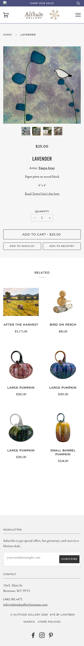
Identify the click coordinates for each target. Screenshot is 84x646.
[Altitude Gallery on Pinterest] (51, 636)
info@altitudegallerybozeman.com (25, 604)
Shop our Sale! (42, 3)
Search (29, 621)
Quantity (42, 211)
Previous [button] (10, 85)
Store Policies (49, 621)
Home (7, 34)
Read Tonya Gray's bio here (42, 193)
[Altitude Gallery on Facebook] (33, 636)
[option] (42, 85)
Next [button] (73, 85)
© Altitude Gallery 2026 (29, 614)
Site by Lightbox (62, 614)
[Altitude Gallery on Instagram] (42, 636)
